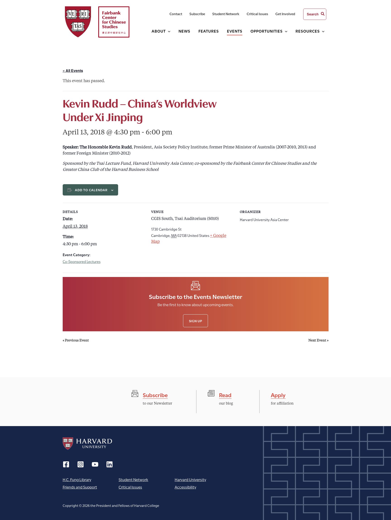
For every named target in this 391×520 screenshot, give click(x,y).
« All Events (73, 70)
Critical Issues (130, 486)
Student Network (133, 479)
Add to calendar (91, 189)
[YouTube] (95, 464)
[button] (168, 31)
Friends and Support (80, 486)
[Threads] (80, 464)
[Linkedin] (109, 464)
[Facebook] (66, 464)
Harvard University (87, 443)
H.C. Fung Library (77, 479)
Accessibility (185, 486)
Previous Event (76, 340)
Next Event (318, 340)
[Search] (323, 14)
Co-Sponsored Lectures (81, 261)
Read (225, 394)
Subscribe (155, 394)
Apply (278, 394)
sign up (195, 320)
